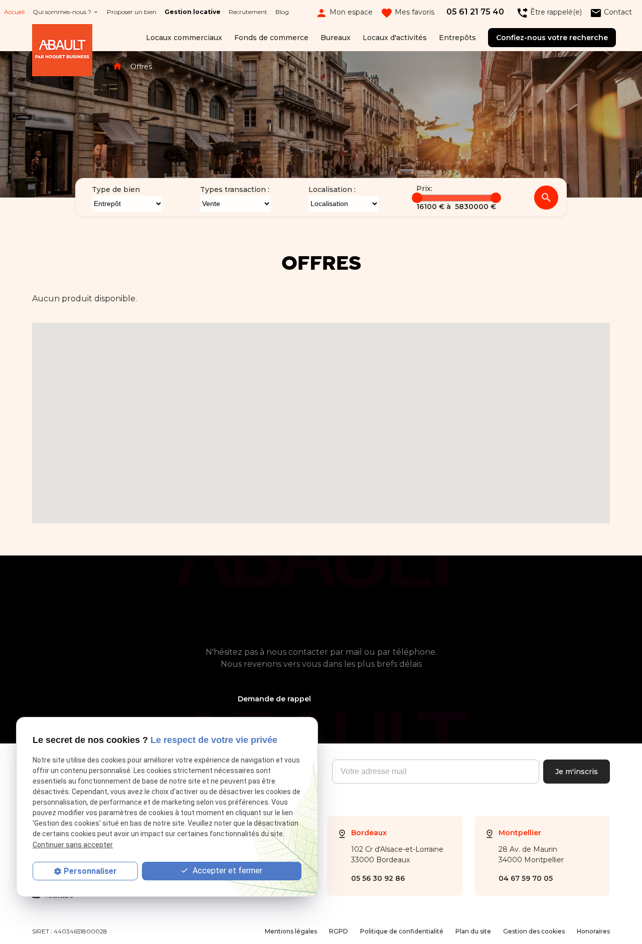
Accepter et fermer (226, 870)
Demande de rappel (274, 698)
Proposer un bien (131, 12)
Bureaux (335, 37)
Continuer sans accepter (73, 845)
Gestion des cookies (534, 931)
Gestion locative (193, 12)
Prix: (424, 188)
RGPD (338, 931)
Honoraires (593, 931)
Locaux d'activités (395, 37)
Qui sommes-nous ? (62, 12)
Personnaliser (90, 871)
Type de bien (116, 189)
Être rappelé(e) (549, 12)
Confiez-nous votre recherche (552, 37)
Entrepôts (457, 37)
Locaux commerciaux (184, 37)
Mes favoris (407, 12)
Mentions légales (291, 931)
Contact (611, 12)
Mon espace (344, 12)
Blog (282, 12)
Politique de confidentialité (401, 931)
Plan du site (473, 931)
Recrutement (248, 12)
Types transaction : (234, 189)
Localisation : (332, 189)
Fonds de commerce (271, 37)
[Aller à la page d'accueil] (62, 52)
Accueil (14, 12)
